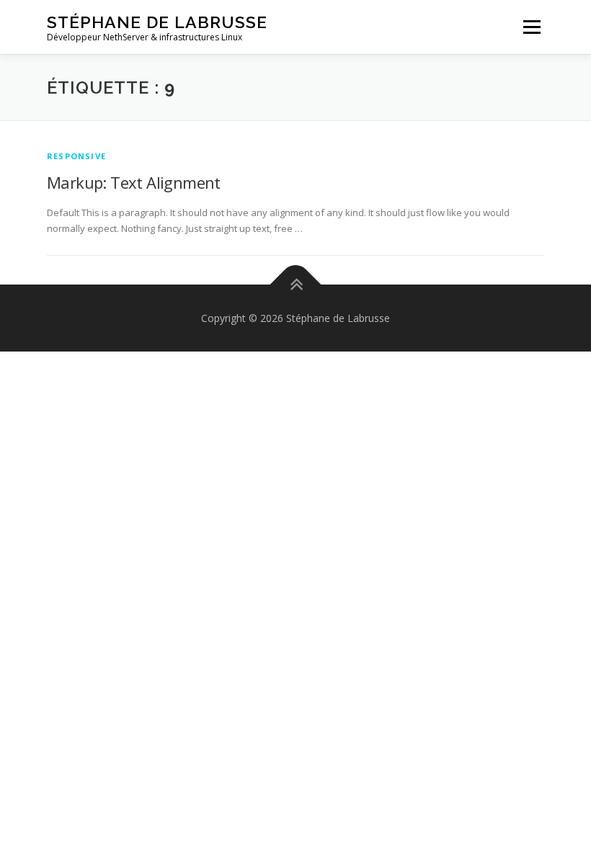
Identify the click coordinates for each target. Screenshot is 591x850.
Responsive (76, 156)
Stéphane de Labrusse (157, 22)
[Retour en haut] (295, 284)
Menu (531, 26)
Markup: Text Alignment (134, 182)
